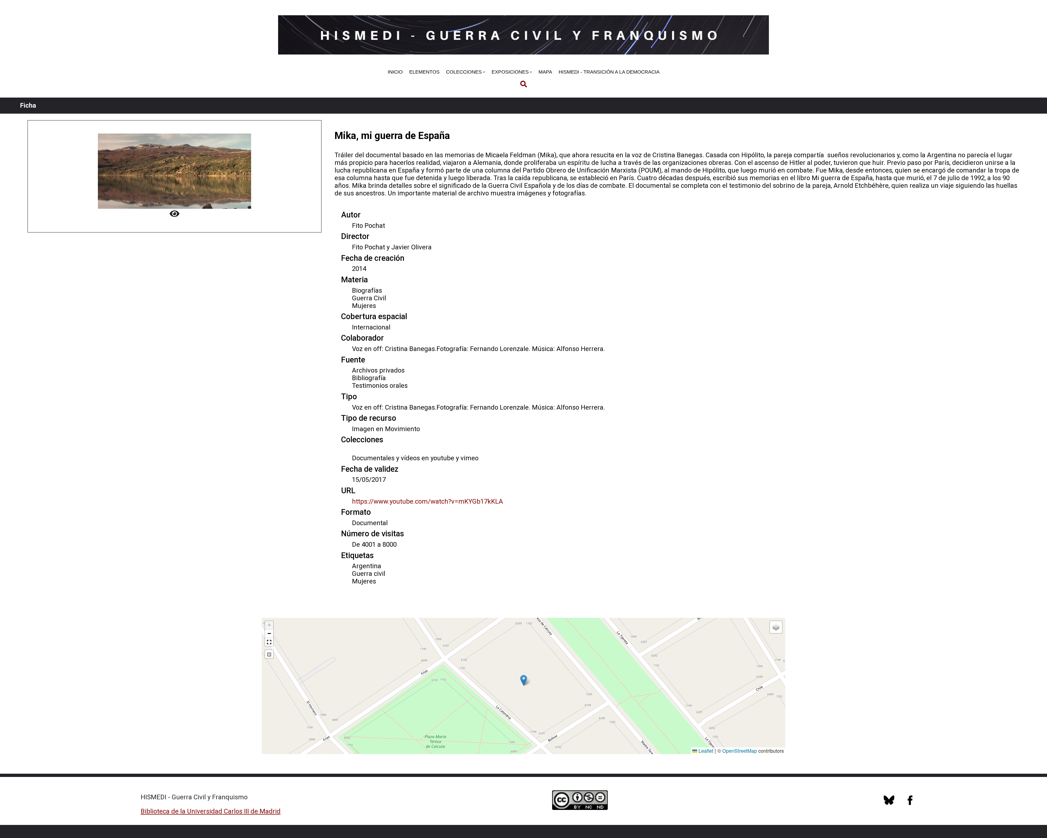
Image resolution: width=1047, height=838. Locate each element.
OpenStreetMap (739, 750)
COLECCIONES (464, 72)
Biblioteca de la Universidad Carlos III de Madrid (211, 811)
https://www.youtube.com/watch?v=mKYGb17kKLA (427, 501)
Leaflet (705, 750)
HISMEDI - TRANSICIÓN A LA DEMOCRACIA (609, 72)
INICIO (395, 72)
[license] (889, 803)
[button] (523, 680)
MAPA (545, 72)
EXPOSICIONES (510, 72)
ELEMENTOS (424, 72)
